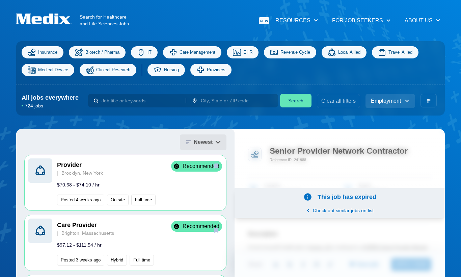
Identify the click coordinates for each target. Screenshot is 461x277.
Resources (285, 20)
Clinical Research (113, 69)
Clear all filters (338, 101)
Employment (386, 101)
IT (149, 52)
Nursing (171, 69)
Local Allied (349, 52)
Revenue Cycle (295, 52)
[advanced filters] (429, 100)
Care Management (197, 52)
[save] (216, 166)
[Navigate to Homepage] (48, 19)
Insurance (47, 52)
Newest (203, 142)
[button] (125, 183)
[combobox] (141, 100)
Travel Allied (400, 52)
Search (295, 100)
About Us (419, 20)
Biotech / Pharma (102, 52)
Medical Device (53, 69)
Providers (216, 69)
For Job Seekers (357, 20)
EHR (247, 52)
